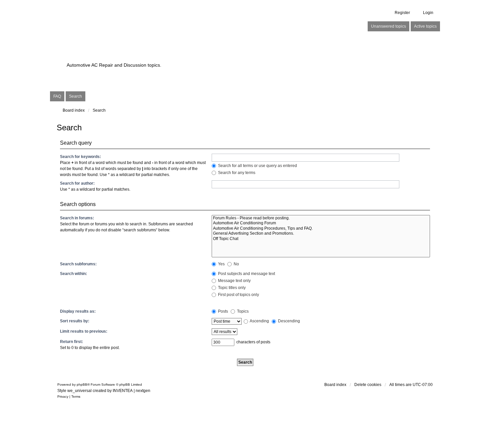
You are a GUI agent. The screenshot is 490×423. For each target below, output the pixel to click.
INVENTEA (123, 390)
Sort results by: (74, 321)
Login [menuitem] (428, 12)
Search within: (73, 273)
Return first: (71, 341)
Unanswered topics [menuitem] (388, 26)
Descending (288, 321)
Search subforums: (78, 264)
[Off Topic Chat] (320, 238)
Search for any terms (236, 172)
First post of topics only (238, 294)
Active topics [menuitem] (425, 26)
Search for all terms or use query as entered (257, 165)
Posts (222, 311)
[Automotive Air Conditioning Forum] (320, 223)
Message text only (234, 280)
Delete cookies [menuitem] (367, 384)
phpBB (82, 384)
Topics (242, 311)
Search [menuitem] (75, 96)
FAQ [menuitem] (57, 96)
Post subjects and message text (246, 273)
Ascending (259, 321)
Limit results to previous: (83, 331)
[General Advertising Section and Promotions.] (320, 233)
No (236, 264)
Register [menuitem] (402, 12)
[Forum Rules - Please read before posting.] (320, 218)
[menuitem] (62, 397)
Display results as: (78, 311)
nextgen (143, 390)
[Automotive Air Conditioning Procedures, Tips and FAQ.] (320, 228)
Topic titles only (231, 287)
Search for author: (77, 183)
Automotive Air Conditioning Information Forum (203, 53)
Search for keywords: (80, 156)
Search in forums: (77, 218)
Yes (221, 264)
